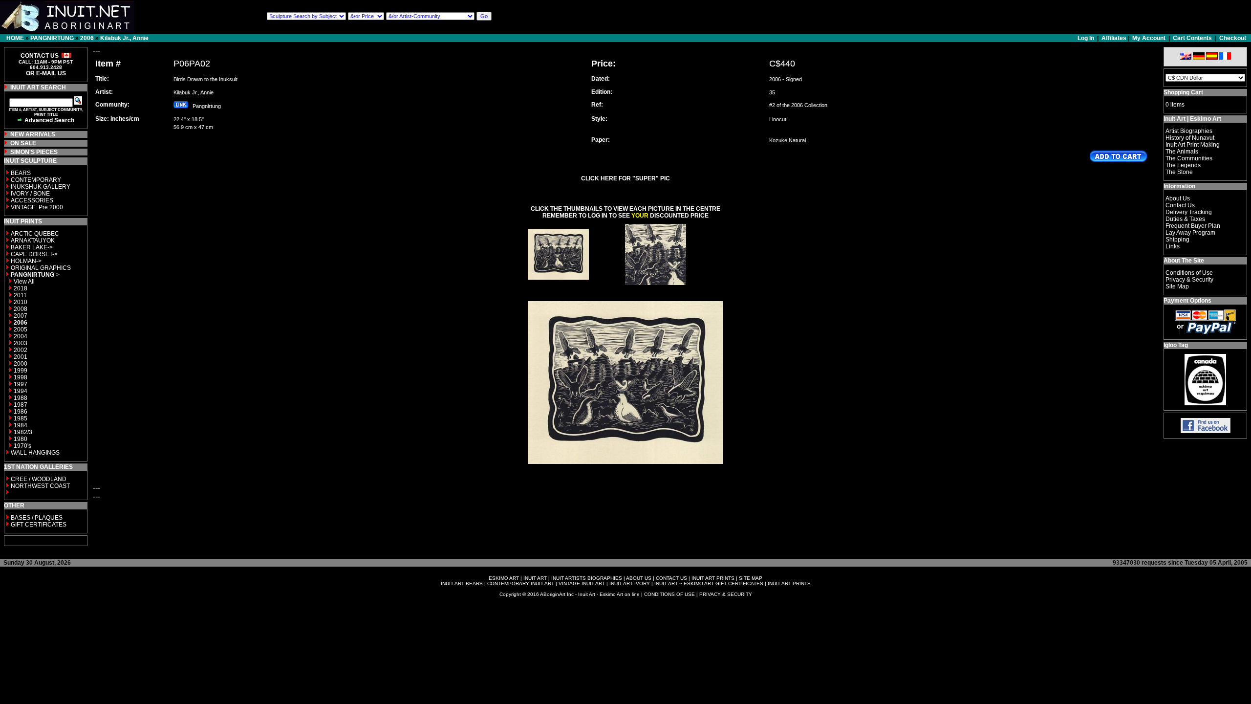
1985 (20, 418)
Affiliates (1113, 38)
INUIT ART (535, 578)
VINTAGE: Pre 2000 (37, 207)
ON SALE (23, 143)
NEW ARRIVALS (32, 134)
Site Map (1177, 286)
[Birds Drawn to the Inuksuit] (558, 282)
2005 (20, 329)
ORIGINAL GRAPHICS (41, 267)
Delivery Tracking (1188, 212)
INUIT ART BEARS (462, 583)
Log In (1087, 38)
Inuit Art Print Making (1192, 144)
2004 (20, 336)
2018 (20, 288)
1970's (22, 445)
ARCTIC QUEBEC (35, 233)
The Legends (1183, 165)
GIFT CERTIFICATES (38, 524)
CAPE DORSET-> (34, 254)
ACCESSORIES (32, 200)
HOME (15, 38)
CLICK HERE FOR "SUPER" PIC (625, 178)
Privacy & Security (1189, 279)
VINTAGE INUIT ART (582, 583)
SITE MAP (750, 578)
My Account (1148, 38)
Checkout (1232, 38)
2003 (20, 343)
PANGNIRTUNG (52, 38)
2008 (20, 309)
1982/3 (23, 432)
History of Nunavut (1189, 137)
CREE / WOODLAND (37, 479)
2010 (20, 302)
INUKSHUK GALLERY (40, 186)
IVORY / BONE (30, 193)
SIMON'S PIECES (34, 152)
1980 (20, 439)
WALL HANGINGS (35, 452)
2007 (20, 315)
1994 (20, 391)
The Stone (1179, 172)
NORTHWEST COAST (39, 486)
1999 (20, 370)
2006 (87, 38)
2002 (20, 350)
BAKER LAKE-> (32, 247)
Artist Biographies (1188, 131)
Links (1172, 246)
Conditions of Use (1189, 272)
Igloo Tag (1176, 345)
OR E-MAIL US (46, 73)
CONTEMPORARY (36, 179)
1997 (20, 384)
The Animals (1181, 151)
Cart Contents (1192, 38)
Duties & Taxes (1185, 219)
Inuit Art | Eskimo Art (1192, 118)
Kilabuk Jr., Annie (124, 38)
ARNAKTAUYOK (33, 240)
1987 (20, 404)
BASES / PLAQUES (37, 517)
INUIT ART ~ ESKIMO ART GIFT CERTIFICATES (708, 583)
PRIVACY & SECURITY (725, 594)
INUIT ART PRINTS (712, 578)
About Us (1177, 198)
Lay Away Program (1190, 232)
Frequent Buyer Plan (1192, 225)
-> (35, 274)
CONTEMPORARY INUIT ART (520, 583)
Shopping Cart (1183, 92)
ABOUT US (638, 578)
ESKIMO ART (504, 578)
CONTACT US (671, 578)
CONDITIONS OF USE (669, 594)
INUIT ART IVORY (629, 583)
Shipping (1177, 239)
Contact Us (1180, 205)
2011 (20, 295)
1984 (20, 425)
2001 (20, 356)
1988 (20, 398)
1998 (20, 377)
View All (24, 281)
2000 (20, 363)
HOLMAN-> (26, 261)
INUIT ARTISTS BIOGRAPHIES (586, 578)
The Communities (1188, 158)
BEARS (21, 173)
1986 (20, 411)
